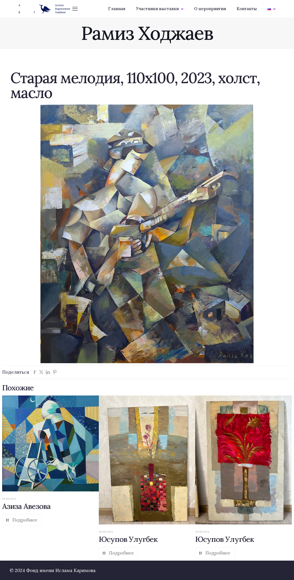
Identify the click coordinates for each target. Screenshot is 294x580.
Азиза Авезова (26, 506)
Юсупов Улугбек (128, 539)
